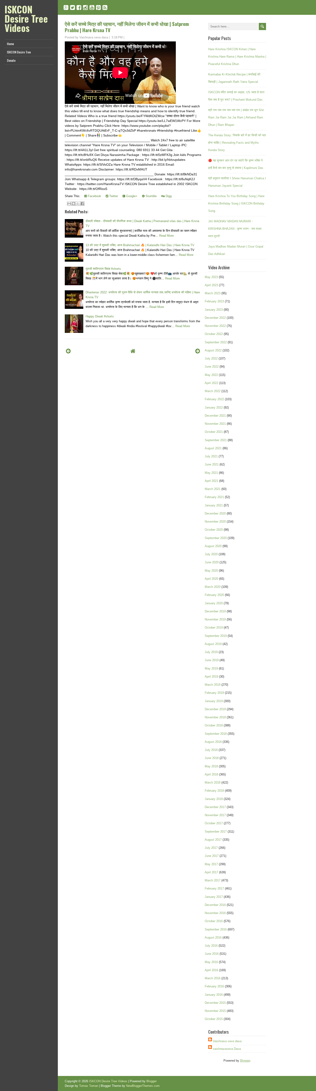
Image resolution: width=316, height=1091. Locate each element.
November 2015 (215, 1011)
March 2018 (212, 782)
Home (10, 43)
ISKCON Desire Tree (19, 52)
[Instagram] (85, 7)
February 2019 (214, 692)
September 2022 (216, 342)
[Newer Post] (68, 351)
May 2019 (211, 668)
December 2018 (215, 709)
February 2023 (214, 301)
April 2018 (211, 774)
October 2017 (214, 823)
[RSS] (104, 7)
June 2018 (212, 758)
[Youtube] (92, 7)
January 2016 (214, 994)
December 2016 (215, 905)
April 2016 (211, 970)
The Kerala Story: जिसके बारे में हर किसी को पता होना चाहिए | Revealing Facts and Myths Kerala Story (237, 142)
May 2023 (211, 277)
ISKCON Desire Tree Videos (26, 18)
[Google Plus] (66, 7)
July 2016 (211, 945)
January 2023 (214, 309)
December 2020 (215, 513)
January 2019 (214, 701)
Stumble (151, 196)
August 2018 (213, 742)
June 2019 (212, 660)
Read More (166, 235)
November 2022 (215, 326)
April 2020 (211, 578)
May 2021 (211, 472)
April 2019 (211, 676)
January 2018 (214, 799)
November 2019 (215, 619)
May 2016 (211, 962)
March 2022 (212, 391)
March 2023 (212, 293)
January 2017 (214, 897)
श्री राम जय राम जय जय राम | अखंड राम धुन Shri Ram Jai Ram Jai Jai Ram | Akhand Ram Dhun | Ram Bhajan (236, 117)
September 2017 (216, 831)
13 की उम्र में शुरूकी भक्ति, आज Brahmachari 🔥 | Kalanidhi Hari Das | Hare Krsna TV (140, 245)
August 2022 (213, 350)
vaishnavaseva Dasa (227, 1049)
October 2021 (214, 432)
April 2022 (211, 383)
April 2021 (211, 481)
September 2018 (216, 733)
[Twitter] (72, 7)
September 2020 (216, 538)
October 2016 (214, 921)
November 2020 (215, 521)
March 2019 (212, 684)
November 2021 (215, 423)
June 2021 (212, 464)
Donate (11, 60)
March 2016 (212, 978)
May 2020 (211, 570)
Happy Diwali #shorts (100, 316)
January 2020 (214, 603)
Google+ (131, 196)
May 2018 (211, 766)
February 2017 (214, 888)
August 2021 (213, 448)
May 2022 (211, 375)
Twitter (113, 196)
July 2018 (211, 750)
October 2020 (214, 529)
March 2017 (212, 880)
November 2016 (215, 913)
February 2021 (214, 497)
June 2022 (212, 366)
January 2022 (214, 407)
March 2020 (212, 587)
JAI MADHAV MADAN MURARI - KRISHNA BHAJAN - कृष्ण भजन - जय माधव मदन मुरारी (234, 229)
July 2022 (211, 358)
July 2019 (211, 652)
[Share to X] (78, 203)
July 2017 (211, 847)
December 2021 (215, 415)
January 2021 (214, 505)
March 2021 (212, 489)
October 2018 (214, 725)
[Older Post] (197, 351)
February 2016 (214, 986)
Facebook (94, 196)
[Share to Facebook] (82, 203)
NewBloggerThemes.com (143, 1086)
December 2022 (215, 317)
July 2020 (211, 554)
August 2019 (213, 644)
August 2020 (213, 546)
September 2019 (216, 636)
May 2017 (211, 864)
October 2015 (214, 1019)
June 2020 (212, 562)
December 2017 (215, 807)
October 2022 (214, 334)
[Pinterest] (98, 7)
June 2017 (212, 856)
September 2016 (216, 929)
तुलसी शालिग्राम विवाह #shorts (103, 268)
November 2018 (215, 717)
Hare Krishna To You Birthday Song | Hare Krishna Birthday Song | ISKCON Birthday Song (236, 203)
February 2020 (214, 595)
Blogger (245, 1060)
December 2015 (215, 1002)
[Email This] (69, 203)
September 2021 (216, 440)
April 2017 (211, 872)
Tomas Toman (88, 1086)
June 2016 (212, 953)
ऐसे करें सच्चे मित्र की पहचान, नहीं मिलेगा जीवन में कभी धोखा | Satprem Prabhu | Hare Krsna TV (127, 27)
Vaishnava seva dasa (227, 1041)
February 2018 (214, 790)
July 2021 (211, 456)
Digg (168, 196)
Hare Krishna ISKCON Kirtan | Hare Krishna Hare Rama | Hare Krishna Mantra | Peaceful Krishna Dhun (237, 56)
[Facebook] (79, 7)
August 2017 (213, 839)
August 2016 (213, 937)
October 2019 (214, 627)
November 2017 (215, 815)
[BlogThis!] (73, 203)
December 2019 (215, 611)
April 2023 (211, 285)
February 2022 (214, 399)
